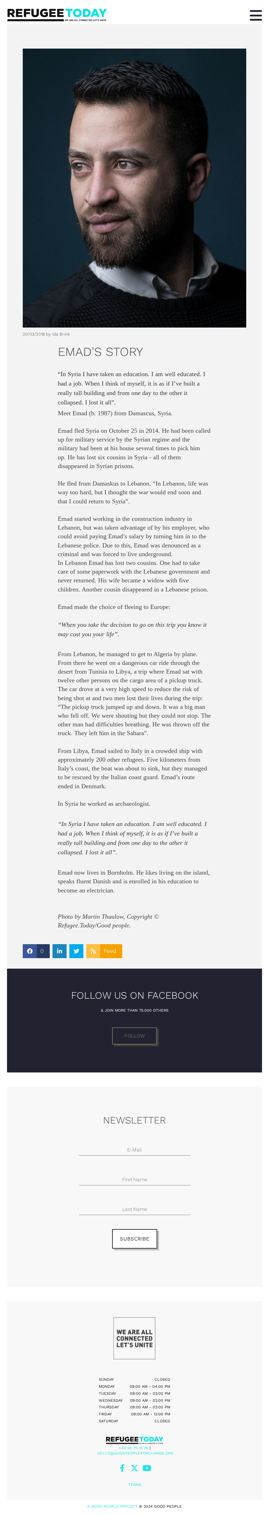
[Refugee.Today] (134, 1440)
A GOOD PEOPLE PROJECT (112, 1506)
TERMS (134, 1484)
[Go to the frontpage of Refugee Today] (92, 14)
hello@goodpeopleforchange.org (135, 1453)
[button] (134, 1035)
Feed (110, 951)
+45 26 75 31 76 (133, 1448)
